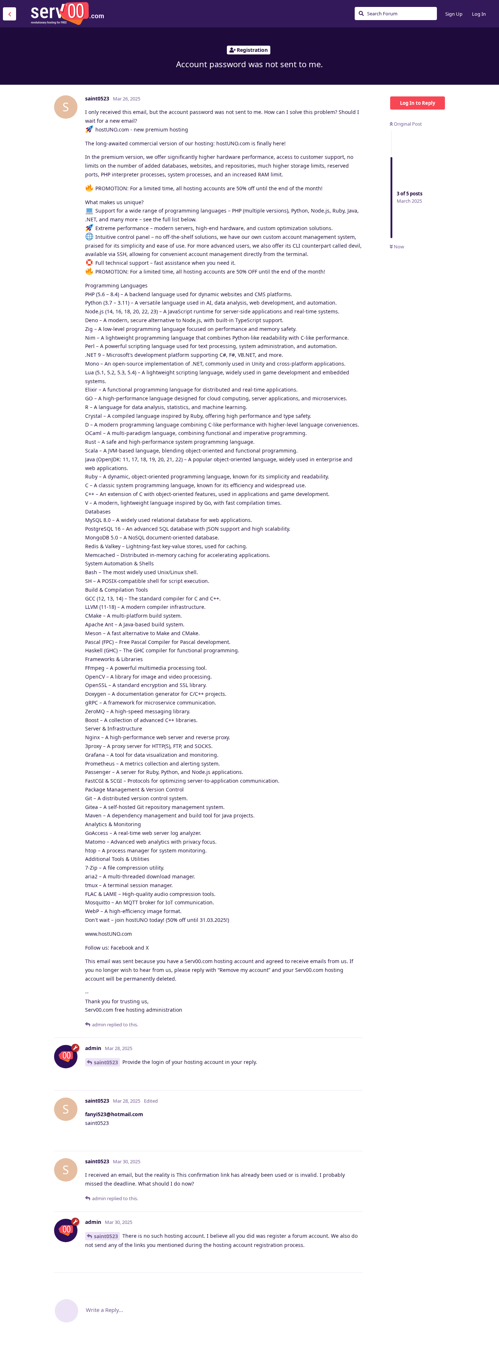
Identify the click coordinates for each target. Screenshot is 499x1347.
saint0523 (106, 1062)
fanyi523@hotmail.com (114, 1114)
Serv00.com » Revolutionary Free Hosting (67, 13)
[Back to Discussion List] (9, 13)
